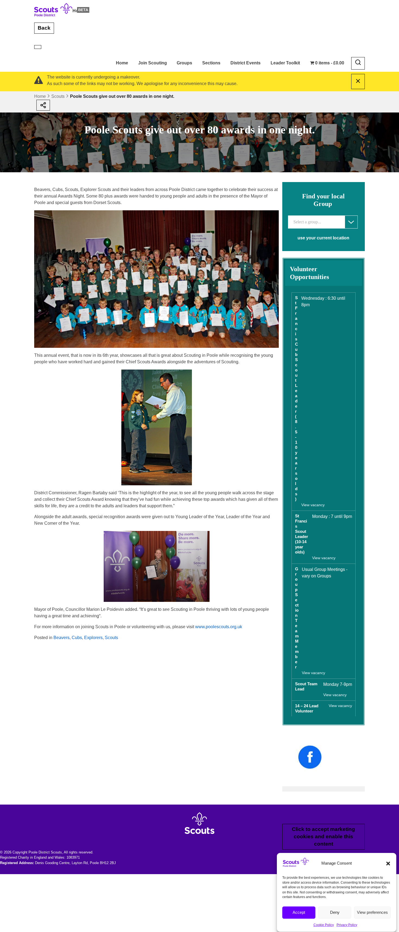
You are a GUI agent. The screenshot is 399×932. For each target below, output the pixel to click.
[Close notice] (358, 81)
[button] (388, 863)
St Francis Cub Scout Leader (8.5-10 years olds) (296, 398)
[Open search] (358, 63)
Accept (299, 912)
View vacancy (313, 505)
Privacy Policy (347, 925)
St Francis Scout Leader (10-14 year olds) (301, 534)
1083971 (73, 857)
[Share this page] (43, 105)
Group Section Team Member (297, 618)
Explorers (93, 637)
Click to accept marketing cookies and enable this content (323, 836)
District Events (245, 63)
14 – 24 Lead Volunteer (306, 708)
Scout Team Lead (306, 686)
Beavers (61, 637)
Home (78, 10)
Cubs (77, 637)
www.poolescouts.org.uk (218, 626)
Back (44, 28)
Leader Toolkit (285, 63)
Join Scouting (152, 63)
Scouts (58, 96)
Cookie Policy (324, 925)
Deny (335, 912)
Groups (184, 63)
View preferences (372, 912)
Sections (211, 63)
